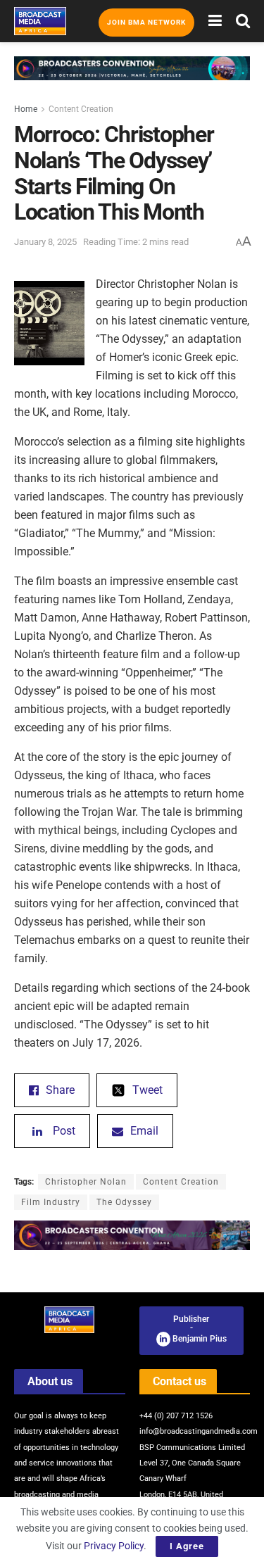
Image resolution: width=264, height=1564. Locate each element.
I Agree (187, 1546)
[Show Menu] (215, 21)
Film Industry (50, 1202)
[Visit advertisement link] (132, 78)
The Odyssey (124, 1202)
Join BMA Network (146, 22)
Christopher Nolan (86, 1182)
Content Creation (81, 109)
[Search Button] (243, 21)
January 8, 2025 (45, 242)
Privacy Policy (114, 1545)
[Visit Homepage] (40, 21)
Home (25, 109)
